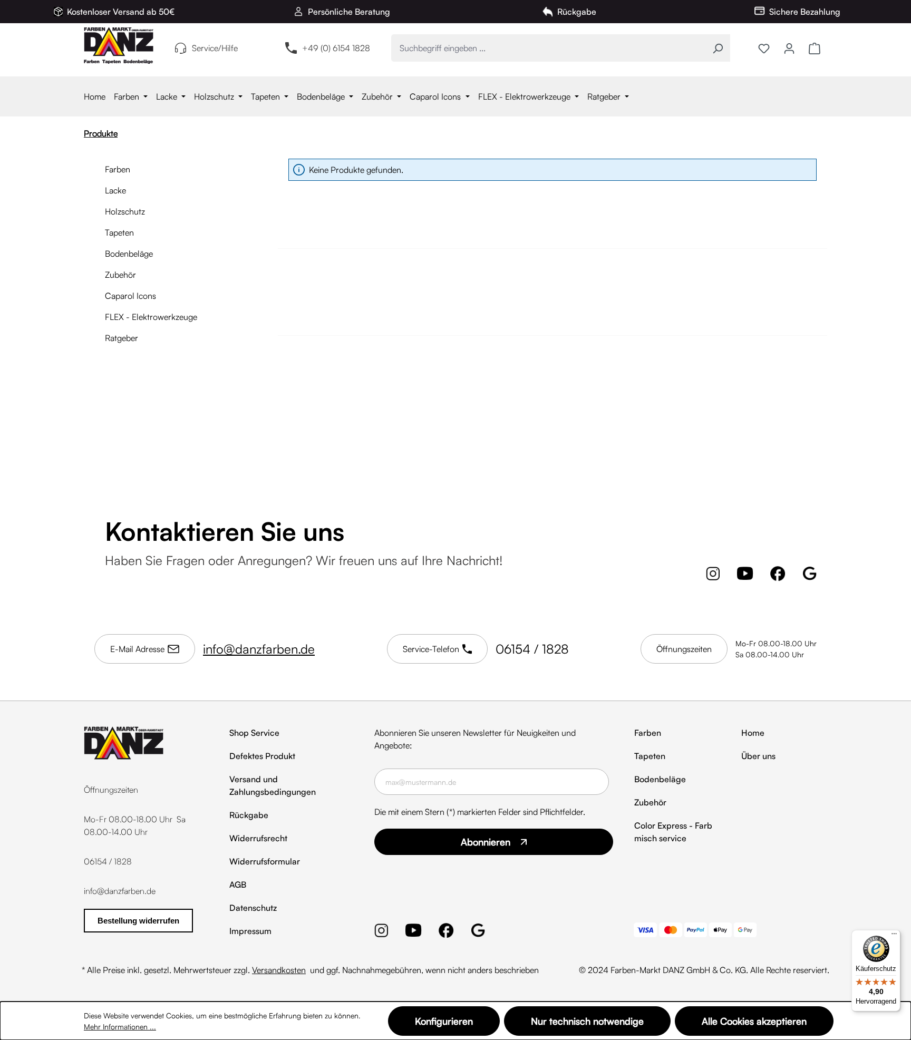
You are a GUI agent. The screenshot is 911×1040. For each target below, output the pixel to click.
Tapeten (119, 232)
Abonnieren (485, 842)
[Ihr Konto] (789, 48)
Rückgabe (248, 815)
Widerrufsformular (264, 861)
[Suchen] (717, 48)
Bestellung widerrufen (138, 920)
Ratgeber (121, 338)
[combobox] (548, 48)
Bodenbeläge (129, 253)
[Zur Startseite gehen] (118, 45)
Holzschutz (125, 211)
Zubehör (120, 274)
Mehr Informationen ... (120, 1026)
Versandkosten (279, 970)
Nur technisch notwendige (587, 1021)
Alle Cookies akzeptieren (754, 1021)
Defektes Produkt (262, 756)
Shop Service (254, 732)
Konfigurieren (444, 1021)
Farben (117, 169)
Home (752, 732)
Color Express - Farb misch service (673, 831)
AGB (237, 884)
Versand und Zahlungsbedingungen (272, 785)
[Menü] (894, 936)
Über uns (758, 756)
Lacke (115, 190)
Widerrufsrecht (258, 838)
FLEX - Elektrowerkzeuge (151, 317)
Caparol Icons (130, 295)
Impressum (250, 931)
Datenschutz (253, 907)
